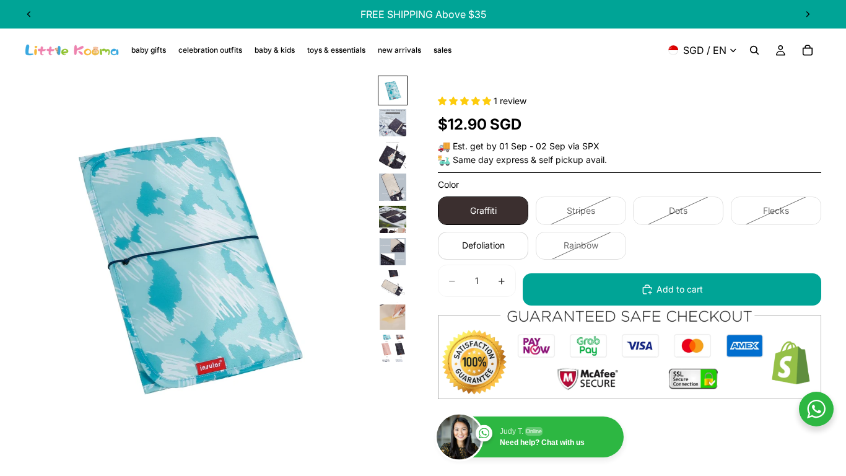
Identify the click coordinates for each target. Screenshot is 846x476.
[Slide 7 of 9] (392, 284)
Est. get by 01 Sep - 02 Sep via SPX (526, 146)
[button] (466, 100)
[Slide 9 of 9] (392, 348)
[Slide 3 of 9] (392, 155)
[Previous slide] (29, 14)
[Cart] (807, 50)
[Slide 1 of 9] (392, 90)
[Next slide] (807, 14)
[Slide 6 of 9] (392, 251)
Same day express (490, 159)
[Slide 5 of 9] (392, 219)
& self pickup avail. (569, 159)
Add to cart (679, 289)
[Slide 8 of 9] (392, 316)
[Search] (754, 50)
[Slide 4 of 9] (392, 187)
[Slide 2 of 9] (392, 122)
